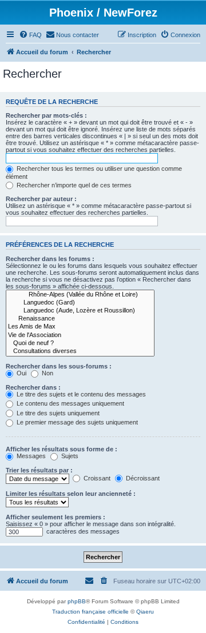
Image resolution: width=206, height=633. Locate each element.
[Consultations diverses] (80, 351)
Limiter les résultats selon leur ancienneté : (71, 493)
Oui (20, 373)
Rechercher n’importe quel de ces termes (73, 185)
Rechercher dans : (33, 387)
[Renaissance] (80, 319)
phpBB (77, 601)
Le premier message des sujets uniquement (76, 422)
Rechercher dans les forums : (50, 258)
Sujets (69, 455)
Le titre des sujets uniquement (57, 413)
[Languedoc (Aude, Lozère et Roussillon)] (80, 311)
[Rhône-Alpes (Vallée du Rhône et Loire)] (80, 295)
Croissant (96, 478)
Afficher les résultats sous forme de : (61, 449)
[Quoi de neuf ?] (80, 343)
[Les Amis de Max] (80, 327)
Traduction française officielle (90, 611)
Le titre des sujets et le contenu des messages (80, 394)
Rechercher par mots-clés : (46, 115)
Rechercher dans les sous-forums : (59, 366)
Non (46, 373)
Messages (30, 455)
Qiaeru (145, 611)
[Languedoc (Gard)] (80, 303)
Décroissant (142, 478)
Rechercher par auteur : (41, 198)
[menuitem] (30, 35)
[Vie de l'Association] (80, 335)
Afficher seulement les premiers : (55, 517)
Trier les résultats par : (39, 470)
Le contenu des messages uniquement (69, 403)
